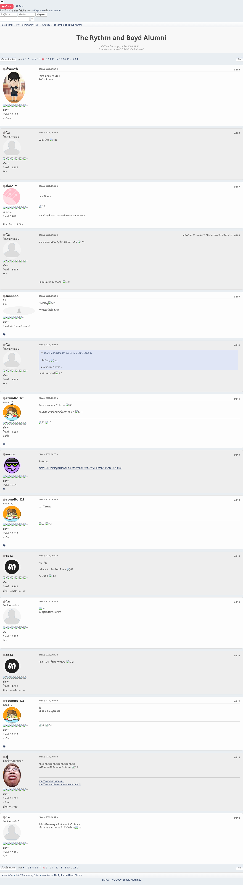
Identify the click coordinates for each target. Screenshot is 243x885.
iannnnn (12, 296)
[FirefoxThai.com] (4, 489)
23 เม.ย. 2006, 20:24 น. (48, 68)
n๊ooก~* (11, 186)
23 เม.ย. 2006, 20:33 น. (48, 344)
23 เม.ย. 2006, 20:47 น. (48, 756)
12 (57, 59)
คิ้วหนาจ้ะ (12, 69)
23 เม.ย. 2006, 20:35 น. (48, 454)
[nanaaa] (4, 444)
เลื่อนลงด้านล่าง (8, 59)
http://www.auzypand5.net (51, 781)
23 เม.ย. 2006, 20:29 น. (48, 186)
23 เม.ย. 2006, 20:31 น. (48, 295)
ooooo (10, 454)
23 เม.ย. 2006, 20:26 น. (48, 132)
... (71, 59)
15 (68, 59)
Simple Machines (132, 879)
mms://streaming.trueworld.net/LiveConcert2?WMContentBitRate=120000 (80, 468)
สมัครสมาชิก (55, 10)
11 (53, 59)
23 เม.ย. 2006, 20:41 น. (48, 601)
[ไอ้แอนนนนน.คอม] (4, 334)
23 (74, 59)
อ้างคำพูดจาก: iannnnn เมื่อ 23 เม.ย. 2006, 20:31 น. (67, 352)
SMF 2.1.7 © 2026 (112, 879)
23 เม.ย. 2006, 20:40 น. (48, 555)
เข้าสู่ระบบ (38, 10)
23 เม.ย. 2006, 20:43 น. (48, 700)
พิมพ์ (239, 59)
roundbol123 (15, 398)
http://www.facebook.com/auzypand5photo (60, 784)
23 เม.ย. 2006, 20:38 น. (48, 499)
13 (60, 59)
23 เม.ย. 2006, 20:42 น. (48, 654)
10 (49, 59)
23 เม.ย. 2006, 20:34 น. (48, 398)
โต (8, 133)
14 (64, 59)
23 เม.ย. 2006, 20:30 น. (48, 234)
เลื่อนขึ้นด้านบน (8, 867)
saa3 (9, 556)
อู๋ (7, 757)
